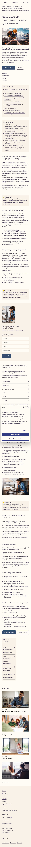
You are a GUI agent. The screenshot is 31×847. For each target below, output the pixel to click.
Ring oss (20, 67)
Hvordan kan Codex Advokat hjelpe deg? (14, 112)
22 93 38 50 (4, 812)
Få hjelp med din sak (8, 67)
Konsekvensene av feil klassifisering (13, 102)
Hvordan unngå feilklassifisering (12, 110)
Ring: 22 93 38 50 (23, 632)
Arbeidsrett (9, 6)
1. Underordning (6, 381)
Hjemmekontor (5, 782)
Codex (3, 6)
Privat (5, 334)
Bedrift (11, 334)
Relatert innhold (8, 115)
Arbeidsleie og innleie (7, 758)
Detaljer (25, 430)
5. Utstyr (4, 396)
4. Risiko (4, 393)
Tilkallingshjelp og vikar (7, 735)
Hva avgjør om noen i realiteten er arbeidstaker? (7, 668)
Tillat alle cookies (15, 434)
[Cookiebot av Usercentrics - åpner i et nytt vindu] (23, 407)
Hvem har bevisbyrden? (10, 108)
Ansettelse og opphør (7, 8)
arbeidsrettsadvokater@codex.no (9, 810)
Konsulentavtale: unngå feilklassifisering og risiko (14, 711)
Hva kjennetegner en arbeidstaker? (13, 93)
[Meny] (27, 2)
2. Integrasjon (5, 385)
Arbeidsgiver (17, 6)
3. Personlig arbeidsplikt (8, 389)
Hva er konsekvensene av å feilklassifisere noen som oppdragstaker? (7, 660)
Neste (5, 356)
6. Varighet (4, 400)
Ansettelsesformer (18, 8)
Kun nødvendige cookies (15, 438)
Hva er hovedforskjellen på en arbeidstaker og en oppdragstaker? (7, 650)
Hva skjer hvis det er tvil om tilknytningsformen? (8, 675)
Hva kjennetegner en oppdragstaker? (13, 95)
